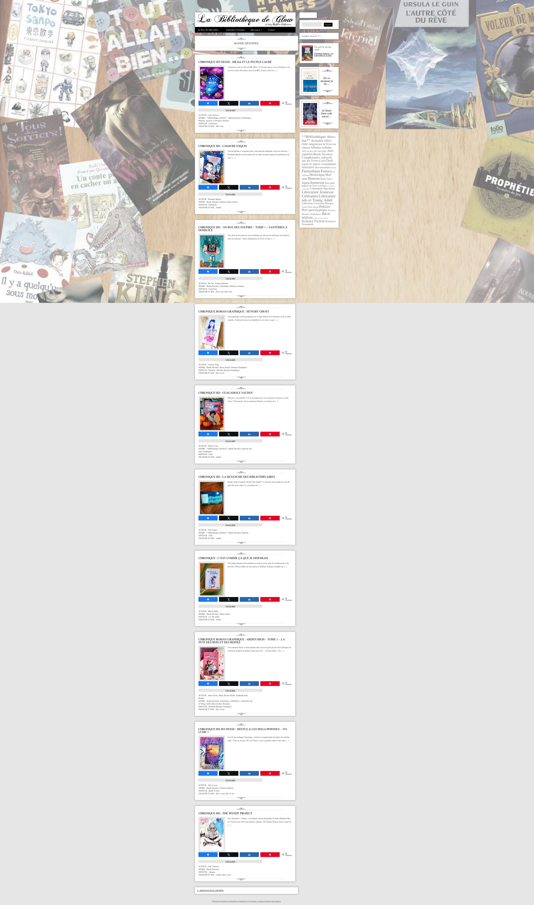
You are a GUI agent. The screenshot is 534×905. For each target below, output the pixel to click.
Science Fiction (313, 220)
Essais (333, 167)
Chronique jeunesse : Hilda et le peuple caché (235, 62)
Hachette (212, 370)
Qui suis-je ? (256, 29)
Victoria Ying (213, 364)
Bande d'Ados (214, 790)
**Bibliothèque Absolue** (217, 117)
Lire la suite (230, 110)
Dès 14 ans (220, 373)
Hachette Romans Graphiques (228, 370)
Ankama (212, 872)
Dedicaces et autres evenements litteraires (319, 163)
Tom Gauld (212, 530)
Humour (314, 178)
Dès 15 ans (226, 874)
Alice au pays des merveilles (314, 151)
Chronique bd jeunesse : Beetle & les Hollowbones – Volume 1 (243, 730)
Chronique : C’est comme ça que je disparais (233, 558)
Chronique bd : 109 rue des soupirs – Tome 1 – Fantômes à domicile (242, 228)
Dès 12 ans (220, 793)
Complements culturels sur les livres (317, 159)
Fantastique (311, 170)
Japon (306, 182)
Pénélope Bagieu (214, 199)
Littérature (310, 195)
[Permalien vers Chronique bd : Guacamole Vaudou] (211, 429)
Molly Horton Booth (227, 695)
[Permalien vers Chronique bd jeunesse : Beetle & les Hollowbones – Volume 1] (211, 768)
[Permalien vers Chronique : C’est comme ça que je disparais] (211, 594)
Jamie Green (213, 695)
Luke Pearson (213, 115)
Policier (324, 206)
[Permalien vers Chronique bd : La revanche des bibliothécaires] (211, 513)
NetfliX (304, 207)
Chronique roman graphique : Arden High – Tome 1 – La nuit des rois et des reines (241, 640)
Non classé (313, 206)
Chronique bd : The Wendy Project (225, 813)
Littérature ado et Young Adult (319, 197)
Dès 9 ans (219, 126)
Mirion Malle (213, 611)
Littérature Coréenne (235, 29)
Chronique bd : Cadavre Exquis (222, 146)
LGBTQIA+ (323, 185)
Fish (209, 866)
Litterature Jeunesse (318, 191)
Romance (332, 210)
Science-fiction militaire (320, 218)
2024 (210, 535)
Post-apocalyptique (314, 209)
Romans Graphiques (312, 214)
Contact (271, 29)
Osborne (215, 866)
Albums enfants (321, 147)
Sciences (330, 221)
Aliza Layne (212, 785)
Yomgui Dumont (221, 283)
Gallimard (213, 204)
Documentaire (322, 167)
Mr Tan (211, 283)
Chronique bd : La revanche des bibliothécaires (236, 477)
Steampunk (307, 224)
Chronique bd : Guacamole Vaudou (225, 393)
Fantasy (326, 170)
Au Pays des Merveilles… (209, 29)
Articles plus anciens (210, 890)
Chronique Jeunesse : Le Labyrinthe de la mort (323, 54)
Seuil (211, 454)
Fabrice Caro (213, 445)
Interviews (326, 178)
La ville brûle (214, 616)
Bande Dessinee (323, 154)
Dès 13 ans (230, 793)
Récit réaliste (233, 202)
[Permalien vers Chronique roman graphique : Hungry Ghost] (211, 348)
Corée (322, 161)
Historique (317, 174)
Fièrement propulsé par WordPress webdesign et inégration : (235, 901)
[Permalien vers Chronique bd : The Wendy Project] (211, 849)
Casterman (213, 123)
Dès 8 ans (219, 291)
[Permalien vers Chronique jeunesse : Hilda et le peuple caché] (211, 98)
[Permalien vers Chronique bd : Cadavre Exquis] (211, 182)
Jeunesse (317, 182)
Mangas (329, 203)
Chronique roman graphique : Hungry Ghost (233, 311)
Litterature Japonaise (322, 188)
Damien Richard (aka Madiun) (269, 901)
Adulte (218, 207)
